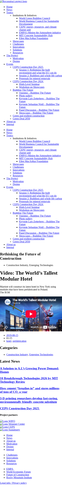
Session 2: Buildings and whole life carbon (40, 75)
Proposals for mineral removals (34, 78)
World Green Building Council (34, 18)
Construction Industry (17, 354)
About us (11, 121)
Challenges (18, 44)
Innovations (18, 47)
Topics (9, 12)
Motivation (18, 58)
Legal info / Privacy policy (13, 483)
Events (9, 64)
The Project (12, 55)
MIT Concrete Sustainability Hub (36, 35)
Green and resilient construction (29, 115)
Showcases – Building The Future (36, 113)
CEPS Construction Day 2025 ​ (20, 408)
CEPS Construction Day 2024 (28, 81)
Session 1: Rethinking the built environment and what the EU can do (38, 71)
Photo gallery (25, 95)
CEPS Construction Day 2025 (28, 67)
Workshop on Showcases (31, 87)
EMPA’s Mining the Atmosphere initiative (40, 32)
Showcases (18, 41)
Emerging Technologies (41, 354)
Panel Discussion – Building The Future (39, 110)
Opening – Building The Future (35, 92)
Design (16, 61)
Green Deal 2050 (21, 118)
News (9, 9)
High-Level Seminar (29, 84)
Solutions (17, 49)
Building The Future (23, 90)
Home (9, 6)
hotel (8, 341)
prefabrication (19, 341)
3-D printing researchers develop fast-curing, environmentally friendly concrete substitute (29, 400)
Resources (18, 52)
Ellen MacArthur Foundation (33, 38)
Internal (10, 124)
